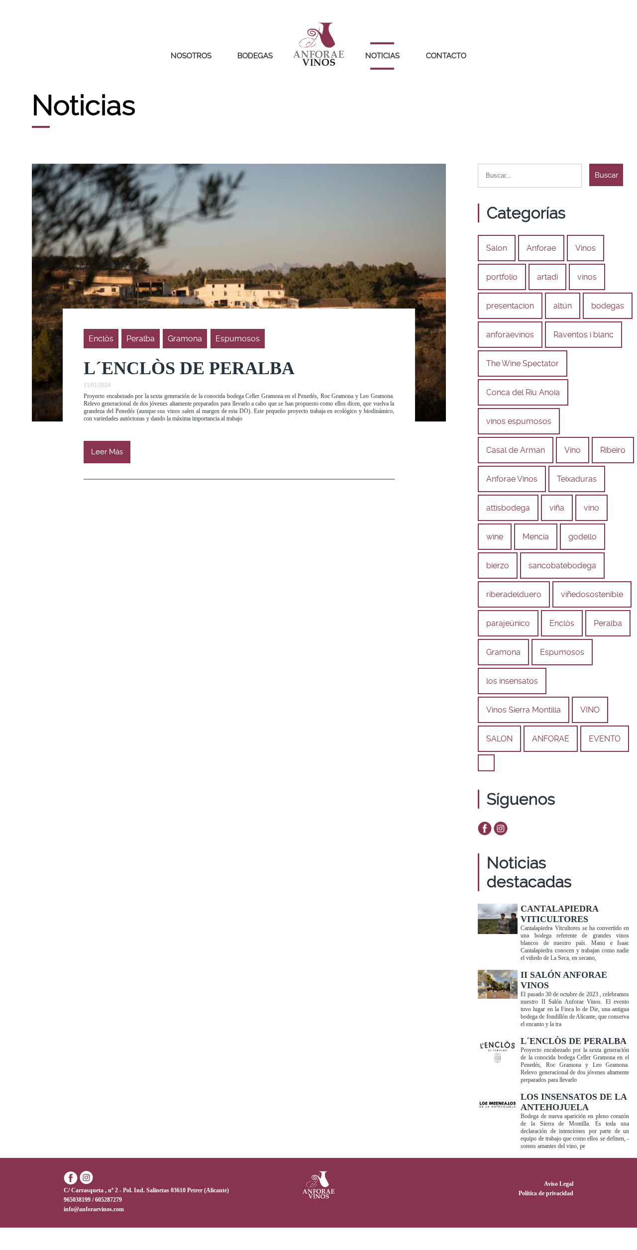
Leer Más (107, 451)
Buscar (606, 175)
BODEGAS (255, 55)
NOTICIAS (382, 55)
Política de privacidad (546, 1193)
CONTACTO (446, 55)
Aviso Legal (558, 1183)
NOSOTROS (191, 55)
